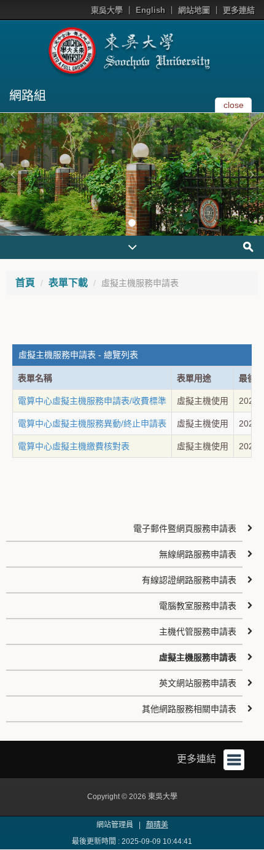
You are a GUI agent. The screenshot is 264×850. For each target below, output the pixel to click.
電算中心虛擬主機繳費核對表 (74, 446)
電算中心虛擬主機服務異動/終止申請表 (92, 423)
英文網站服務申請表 (197, 683)
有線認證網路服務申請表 (189, 580)
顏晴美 (157, 825)
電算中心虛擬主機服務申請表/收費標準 (92, 401)
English (150, 10)
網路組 (27, 95)
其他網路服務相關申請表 (189, 709)
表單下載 (68, 282)
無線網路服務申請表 (197, 554)
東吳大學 (107, 10)
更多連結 (239, 10)
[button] (12, 174)
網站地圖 (194, 10)
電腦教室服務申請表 (197, 606)
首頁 (25, 282)
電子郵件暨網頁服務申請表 (184, 528)
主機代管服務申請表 (197, 631)
